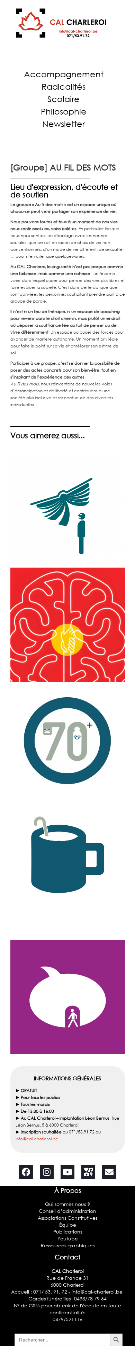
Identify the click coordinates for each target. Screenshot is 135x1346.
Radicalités (64, 86)
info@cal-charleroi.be (37, 1138)
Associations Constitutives (67, 1218)
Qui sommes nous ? (67, 1204)
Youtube (67, 1238)
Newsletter (63, 124)
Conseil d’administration (67, 1211)
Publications (67, 1232)
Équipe (67, 1225)
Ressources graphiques (67, 1245)
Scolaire (63, 99)
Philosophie (64, 111)
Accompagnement (64, 74)
